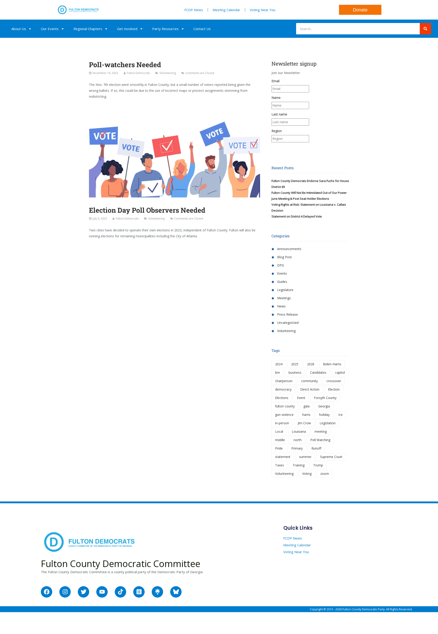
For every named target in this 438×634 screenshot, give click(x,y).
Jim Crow (304, 423)
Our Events (50, 28)
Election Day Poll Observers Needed (147, 210)
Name (276, 97)
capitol (340, 372)
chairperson (283, 381)
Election (334, 389)
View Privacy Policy (425, 609)
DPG (280, 265)
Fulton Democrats (138, 73)
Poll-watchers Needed (125, 64)
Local (279, 431)
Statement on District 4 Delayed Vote (296, 216)
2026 (310, 364)
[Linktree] (157, 592)
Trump (318, 465)
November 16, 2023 (105, 73)
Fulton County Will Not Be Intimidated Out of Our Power (309, 193)
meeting (321, 431)
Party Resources (165, 28)
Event (301, 398)
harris (306, 414)
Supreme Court (331, 457)
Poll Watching (320, 440)
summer (305, 457)
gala (306, 406)
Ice (340, 414)
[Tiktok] (120, 592)
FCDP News (193, 10)
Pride (279, 448)
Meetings (284, 298)
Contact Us (202, 28)
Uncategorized (288, 322)
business (295, 372)
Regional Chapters (87, 28)
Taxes (279, 465)
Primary (297, 448)
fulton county (285, 406)
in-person (282, 423)
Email (275, 81)
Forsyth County (325, 398)
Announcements (289, 249)
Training (299, 465)
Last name (279, 114)
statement (282, 457)
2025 (294, 364)
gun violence (284, 414)
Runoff (316, 448)
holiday (324, 414)
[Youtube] (102, 592)
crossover (333, 381)
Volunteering (167, 73)
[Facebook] (46, 592)
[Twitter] (83, 592)
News (281, 306)
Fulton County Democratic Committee (120, 563)
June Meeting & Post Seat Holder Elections (300, 199)
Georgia (324, 406)
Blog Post (284, 257)
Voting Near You (262, 10)
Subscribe (310, 147)
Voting (307, 473)
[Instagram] (65, 592)
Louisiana (299, 431)
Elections (281, 398)
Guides (282, 281)
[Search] (425, 28)
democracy (283, 389)
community (309, 381)
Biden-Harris (332, 364)
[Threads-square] (139, 592)
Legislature (285, 290)
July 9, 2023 (100, 218)
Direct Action (309, 389)
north (298, 440)
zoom (324, 473)
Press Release (287, 314)
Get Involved (127, 28)
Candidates (318, 372)
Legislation (328, 423)
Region (276, 131)
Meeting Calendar (226, 10)
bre (277, 372)
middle (280, 440)
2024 (278, 364)
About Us (18, 28)
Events (282, 273)
